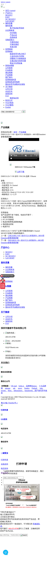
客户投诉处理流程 (17, 28)
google (4, 391)
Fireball (34, 388)
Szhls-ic (21, 386)
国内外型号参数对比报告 (15, 84)
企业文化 (9, 91)
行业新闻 (9, 70)
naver (20, 388)
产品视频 (9, 75)
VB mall (14, 386)
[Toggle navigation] (4, 7)
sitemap (7, 388)
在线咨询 (8, 2)
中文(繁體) (9, 105)
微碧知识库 (14, 98)
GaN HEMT (9, 21)
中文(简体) (9, 103)
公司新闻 (9, 68)
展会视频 (9, 72)
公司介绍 (9, 89)
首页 (10, 11)
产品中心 (9, 13)
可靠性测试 (14, 44)
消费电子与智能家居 (18, 58)
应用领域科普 (10, 80)
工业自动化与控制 (17, 56)
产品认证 (13, 35)
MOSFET (9, 15)
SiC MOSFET (10, 19)
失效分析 (13, 47)
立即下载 (20, 172)
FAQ (7, 96)
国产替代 (9, 77)
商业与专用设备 (16, 63)
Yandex (26, 388)
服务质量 (9, 23)
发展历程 (9, 94)
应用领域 (9, 49)
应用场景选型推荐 (12, 82)
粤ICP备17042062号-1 (9, 403)
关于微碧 (9, 87)
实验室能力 (9, 40)
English (8, 107)
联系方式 (3, 2)
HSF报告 (13, 33)
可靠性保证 (14, 42)
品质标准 (13, 37)
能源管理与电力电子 (18, 54)
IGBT (7, 17)
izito (41, 388)
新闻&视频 (9, 65)
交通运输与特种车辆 (18, 61)
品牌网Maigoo (31, 386)
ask (14, 388)
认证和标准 (9, 30)
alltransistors (19, 391)
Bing (10, 391)
